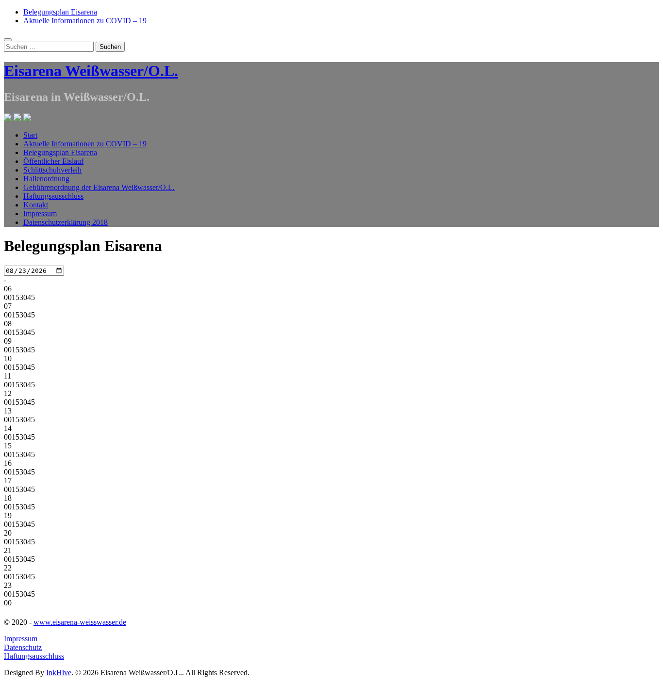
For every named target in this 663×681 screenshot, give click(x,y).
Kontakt (35, 205)
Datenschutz (23, 647)
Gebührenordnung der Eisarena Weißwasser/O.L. (99, 187)
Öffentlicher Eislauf (53, 161)
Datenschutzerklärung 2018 (65, 222)
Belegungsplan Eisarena (60, 12)
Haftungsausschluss (53, 196)
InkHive (58, 672)
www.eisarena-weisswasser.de (79, 622)
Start (30, 135)
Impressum (40, 213)
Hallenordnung (46, 178)
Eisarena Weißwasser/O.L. (91, 70)
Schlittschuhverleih (52, 170)
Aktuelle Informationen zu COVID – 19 (85, 20)
